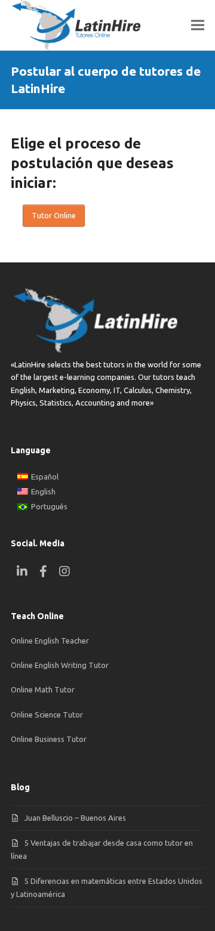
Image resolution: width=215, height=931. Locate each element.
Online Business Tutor (49, 739)
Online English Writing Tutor (60, 665)
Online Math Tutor (43, 689)
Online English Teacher (50, 640)
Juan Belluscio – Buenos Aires (75, 818)
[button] (197, 25)
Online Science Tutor (47, 714)
